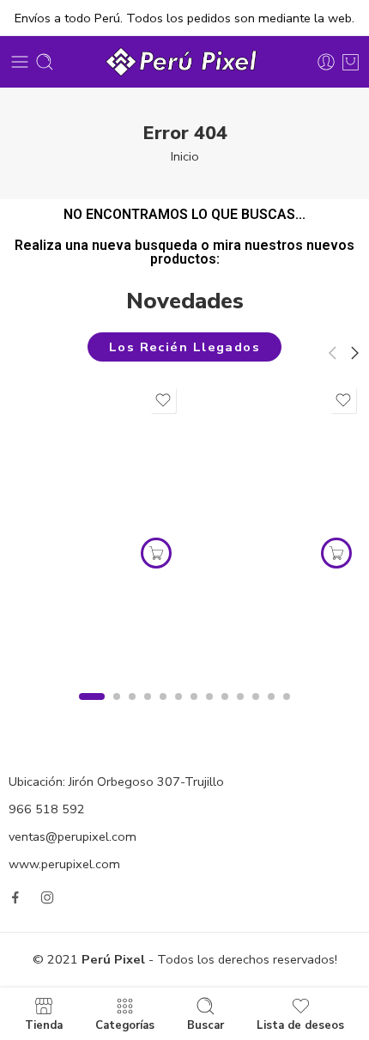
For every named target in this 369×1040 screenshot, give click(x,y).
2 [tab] (117, 711)
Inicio (185, 156)
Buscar (205, 1024)
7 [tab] (194, 711)
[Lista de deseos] (163, 400)
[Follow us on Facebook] (15, 897)
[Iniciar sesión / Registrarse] (326, 62)
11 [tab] (256, 711)
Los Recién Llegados (185, 347)
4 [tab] (148, 711)
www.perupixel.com (64, 864)
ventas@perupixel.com (72, 836)
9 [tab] (225, 711)
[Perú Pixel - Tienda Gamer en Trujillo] (184, 62)
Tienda (44, 1024)
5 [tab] (163, 711)
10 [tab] (241, 711)
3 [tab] (133, 711)
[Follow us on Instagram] (47, 897)
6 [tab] (179, 711)
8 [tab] (210, 711)
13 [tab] (287, 711)
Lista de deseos (300, 1024)
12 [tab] (272, 711)
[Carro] (350, 62)
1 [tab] (92, 711)
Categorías (124, 1024)
